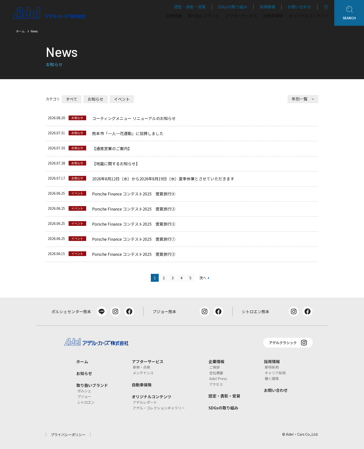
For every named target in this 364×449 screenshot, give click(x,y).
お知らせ (96, 99)
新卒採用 (272, 367)
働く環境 (272, 378)
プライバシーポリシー (68, 434)
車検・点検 (141, 367)
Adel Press (218, 378)
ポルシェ (84, 390)
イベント (122, 99)
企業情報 (174, 16)
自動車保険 (273, 16)
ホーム (20, 31)
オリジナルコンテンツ (308, 16)
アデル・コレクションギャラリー (159, 407)
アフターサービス (241, 16)
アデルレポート (145, 402)
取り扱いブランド (203, 16)
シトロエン (86, 402)
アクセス (216, 384)
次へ (202, 277)
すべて (71, 99)
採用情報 (267, 7)
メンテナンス (143, 372)
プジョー (84, 396)
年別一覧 (300, 99)
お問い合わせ (299, 7)
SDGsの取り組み (232, 7)
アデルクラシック (283, 342)
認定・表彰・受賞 (190, 7)
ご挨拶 (214, 367)
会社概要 (216, 372)
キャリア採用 (275, 372)
